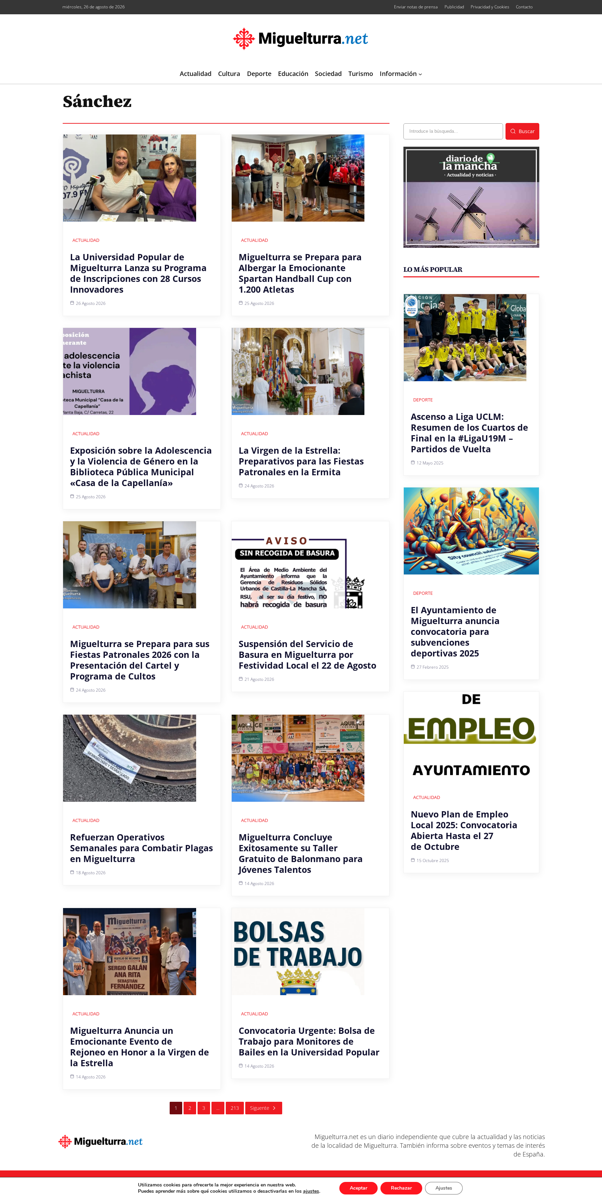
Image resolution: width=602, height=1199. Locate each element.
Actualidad (85, 240)
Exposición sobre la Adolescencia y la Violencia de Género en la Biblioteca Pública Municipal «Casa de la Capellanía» (141, 466)
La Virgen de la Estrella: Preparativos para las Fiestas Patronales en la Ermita (301, 461)
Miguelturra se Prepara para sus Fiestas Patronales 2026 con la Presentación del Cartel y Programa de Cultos (139, 660)
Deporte (423, 400)
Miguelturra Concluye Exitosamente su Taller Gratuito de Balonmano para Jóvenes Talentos (301, 853)
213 (235, 1108)
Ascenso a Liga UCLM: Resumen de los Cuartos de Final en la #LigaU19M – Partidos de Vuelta (469, 432)
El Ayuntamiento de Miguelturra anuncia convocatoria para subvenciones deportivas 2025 (455, 631)
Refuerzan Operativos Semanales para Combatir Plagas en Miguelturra (141, 847)
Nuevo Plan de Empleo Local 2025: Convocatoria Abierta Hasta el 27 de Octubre (464, 830)
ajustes (311, 1191)
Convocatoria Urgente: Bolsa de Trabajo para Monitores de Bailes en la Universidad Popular (309, 1041)
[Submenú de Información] (420, 74)
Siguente (259, 1108)
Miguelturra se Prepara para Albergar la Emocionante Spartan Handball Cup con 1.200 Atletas (300, 273)
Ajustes (443, 1188)
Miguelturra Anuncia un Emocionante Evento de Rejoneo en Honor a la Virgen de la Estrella (139, 1046)
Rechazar (401, 1188)
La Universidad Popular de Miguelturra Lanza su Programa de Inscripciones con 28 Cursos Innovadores (138, 273)
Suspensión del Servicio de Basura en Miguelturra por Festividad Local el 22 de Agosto (307, 654)
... (217, 1108)
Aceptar (358, 1188)
